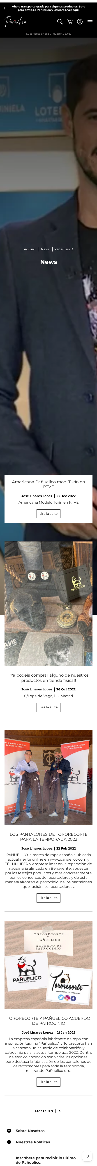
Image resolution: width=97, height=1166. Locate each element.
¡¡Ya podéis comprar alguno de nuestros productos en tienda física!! (49, 678)
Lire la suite (48, 514)
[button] (4, 8)
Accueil (29, 249)
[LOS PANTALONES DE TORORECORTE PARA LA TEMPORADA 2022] (48, 777)
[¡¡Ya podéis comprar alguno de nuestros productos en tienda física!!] (48, 603)
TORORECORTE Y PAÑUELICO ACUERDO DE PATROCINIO (48, 1021)
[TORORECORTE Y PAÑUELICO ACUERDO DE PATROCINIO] (48, 965)
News (45, 249)
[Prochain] (60, 1111)
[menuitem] (60, 21)
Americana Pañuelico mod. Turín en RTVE (48, 484)
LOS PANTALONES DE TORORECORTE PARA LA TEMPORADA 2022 (49, 837)
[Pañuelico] (16, 21)
